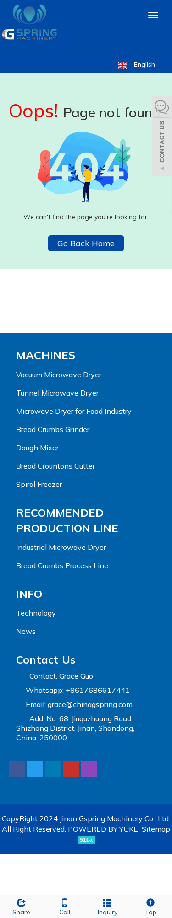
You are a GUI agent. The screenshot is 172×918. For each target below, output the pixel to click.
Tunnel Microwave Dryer (57, 392)
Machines (45, 355)
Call (64, 912)
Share (21, 912)
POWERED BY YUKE (104, 829)
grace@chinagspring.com (90, 704)
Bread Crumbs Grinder (52, 429)
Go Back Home (86, 243)
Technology (36, 612)
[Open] (162, 137)
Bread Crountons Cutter (55, 465)
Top (150, 912)
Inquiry (107, 912)
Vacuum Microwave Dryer (58, 374)
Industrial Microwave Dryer (61, 547)
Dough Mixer (37, 447)
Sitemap (156, 829)
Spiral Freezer (39, 484)
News (26, 631)
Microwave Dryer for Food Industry (74, 411)
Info (29, 594)
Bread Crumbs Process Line (62, 565)
